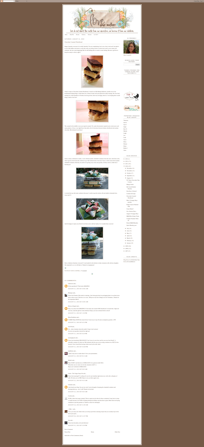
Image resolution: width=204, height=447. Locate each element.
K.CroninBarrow (131, 261)
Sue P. (125, 124)
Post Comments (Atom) (77, 435)
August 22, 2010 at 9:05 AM (77, 369)
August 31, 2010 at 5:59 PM (77, 425)
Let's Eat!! (96, 34)
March (128, 238)
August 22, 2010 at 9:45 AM (77, 391)
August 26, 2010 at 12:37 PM (78, 416)
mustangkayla (71, 337)
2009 (126, 246)
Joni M (70, 326)
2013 (126, 159)
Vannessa (126, 120)
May (128, 233)
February (129, 240)
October (129, 173)
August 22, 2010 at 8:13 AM (77, 356)
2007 (126, 251)
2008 (126, 248)
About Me (72, 34)
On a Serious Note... (132, 211)
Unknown (70, 283)
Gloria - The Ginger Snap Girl (75, 373)
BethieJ (70, 360)
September (129, 175)
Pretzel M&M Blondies (132, 223)
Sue (69, 420)
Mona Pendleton (72, 317)
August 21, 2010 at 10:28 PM (78, 346)
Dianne (125, 144)
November (129, 170)
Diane (125, 146)
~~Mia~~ (70, 409)
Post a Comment (69, 429)
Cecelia (70, 396)
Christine (70, 384)
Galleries (84, 34)
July (128, 228)
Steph (125, 126)
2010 (126, 166)
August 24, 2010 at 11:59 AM (78, 405)
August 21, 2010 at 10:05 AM (78, 301)
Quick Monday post (131, 225)
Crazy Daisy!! (130, 209)
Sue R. (125, 122)
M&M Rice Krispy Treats (133, 216)
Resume (77, 34)
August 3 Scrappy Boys (132, 213)
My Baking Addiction (101, 91)
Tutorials (89, 34)
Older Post (117, 432)
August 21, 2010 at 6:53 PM (77, 322)
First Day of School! (132, 191)
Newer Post (67, 432)
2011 (126, 163)
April (128, 235)
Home (66, 34)
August (129, 178)
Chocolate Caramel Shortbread (73, 42)
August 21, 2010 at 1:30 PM (77, 313)
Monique (70, 293)
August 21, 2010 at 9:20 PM (77, 333)
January (129, 243)
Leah (125, 137)
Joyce (125, 139)
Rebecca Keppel (72, 306)
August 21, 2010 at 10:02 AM (78, 288)
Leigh (125, 133)
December (129, 168)
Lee (124, 135)
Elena (125, 141)
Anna (125, 150)
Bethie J (125, 148)
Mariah (125, 131)
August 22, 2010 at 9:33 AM (77, 380)
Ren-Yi (125, 129)
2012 (126, 161)
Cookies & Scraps (131, 193)
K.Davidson (134, 259)
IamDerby (70, 351)
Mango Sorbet (130, 184)
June (128, 230)
